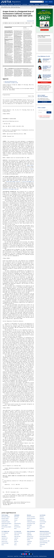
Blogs (41, 525)
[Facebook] (24, 554)
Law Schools (24, 4)
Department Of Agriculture (15, 6)
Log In (46, 1)
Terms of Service (29, 556)
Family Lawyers (5, 525)
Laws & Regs (31, 4)
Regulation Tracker (7, 6)
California (16, 538)
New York (16, 541)
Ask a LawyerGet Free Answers (43, 95)
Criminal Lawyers (5, 520)
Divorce (15, 520)
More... (3, 528)
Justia (2, 6)
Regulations (4, 536)
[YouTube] (23, 554)
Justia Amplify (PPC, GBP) (45, 541)
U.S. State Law (17, 531)
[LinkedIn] (21, 554)
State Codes (16, 534)
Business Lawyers (5, 518)
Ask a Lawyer (10, 4)
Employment (29, 520)
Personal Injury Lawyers (6, 526)
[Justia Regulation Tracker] (6, 2)
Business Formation (31, 516)
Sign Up (50, 1)
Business (29, 515)
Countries (29, 543)
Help (24, 556)
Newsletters (37, 4)
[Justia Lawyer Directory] (32, 554)
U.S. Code (3, 534)
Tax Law (28, 526)
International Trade (31, 523)
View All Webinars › (44, 82)
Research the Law (17, 4)
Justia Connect (10, 556)
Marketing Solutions (44, 4)
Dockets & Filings (5, 543)
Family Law (16, 525)
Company (21, 556)
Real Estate (29, 525)
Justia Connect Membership (45, 533)
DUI (15, 521)
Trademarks (29, 541)
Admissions (42, 518)
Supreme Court (5, 538)
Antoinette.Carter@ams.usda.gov (11, 189)
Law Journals (42, 523)
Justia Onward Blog (43, 542)
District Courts (4, 541)
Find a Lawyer (4, 4)
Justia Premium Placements (45, 536)
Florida (15, 539)
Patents (28, 539)
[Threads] (27, 554)
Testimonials (42, 544)
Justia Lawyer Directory (44, 534)
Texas (15, 543)
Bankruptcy (16, 516)
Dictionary (42, 516)
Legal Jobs (29, 533)
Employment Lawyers (6, 521)
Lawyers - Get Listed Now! (44, 116)
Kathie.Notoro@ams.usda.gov (13, 181)
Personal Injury (17, 526)
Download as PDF (30, 20)
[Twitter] (30, 554)
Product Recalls (30, 538)
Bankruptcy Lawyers (6, 516)
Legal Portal (16, 556)
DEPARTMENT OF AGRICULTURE (11, 82)
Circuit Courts (4, 539)
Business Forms (30, 536)
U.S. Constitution (5, 533)
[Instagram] (26, 554)
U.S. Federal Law (5, 531)
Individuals (16, 515)
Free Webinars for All (44, 56)
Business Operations (31, 518)
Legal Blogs (29, 534)
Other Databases (31, 531)
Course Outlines (43, 521)
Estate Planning (17, 523)
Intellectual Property (31, 521)
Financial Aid (42, 520)
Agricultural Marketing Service (25, 6)
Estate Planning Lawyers (6, 523)
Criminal (16, 518)
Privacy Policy (35, 556)
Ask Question (44, 101)
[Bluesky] (29, 554)
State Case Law (17, 536)
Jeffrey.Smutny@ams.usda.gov (29, 181)
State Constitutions (18, 533)
